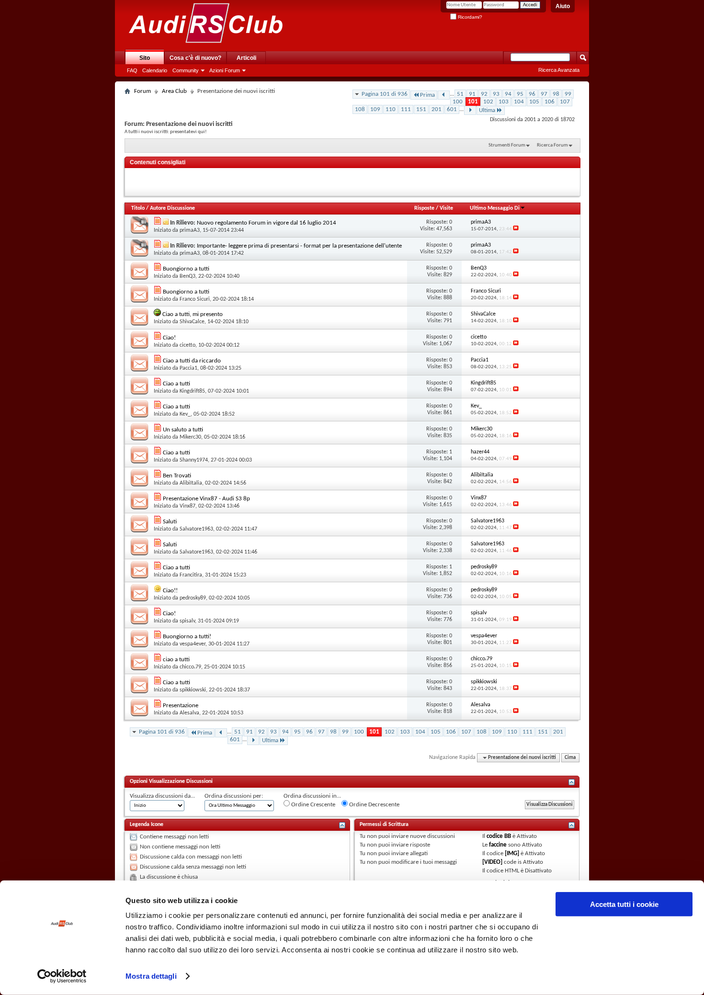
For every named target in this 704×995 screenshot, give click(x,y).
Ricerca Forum (552, 145)
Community (185, 70)
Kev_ (185, 414)
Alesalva (189, 713)
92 (484, 94)
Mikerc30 (190, 437)
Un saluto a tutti (183, 430)
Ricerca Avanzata (558, 70)
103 (504, 102)
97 (544, 94)
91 (472, 94)
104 (519, 102)
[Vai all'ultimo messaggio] (516, 229)
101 (473, 102)
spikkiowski (193, 690)
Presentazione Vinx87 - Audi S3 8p (206, 499)
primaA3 (190, 230)
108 (360, 109)
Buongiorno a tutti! (187, 636)
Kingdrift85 (192, 391)
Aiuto (563, 6)
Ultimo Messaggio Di (495, 208)
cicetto (187, 345)
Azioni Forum (224, 70)
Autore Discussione (172, 208)
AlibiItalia (191, 483)
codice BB (499, 836)
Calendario (154, 70)
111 (406, 109)
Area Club (174, 91)
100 (458, 102)
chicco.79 (190, 667)
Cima (570, 757)
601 (452, 109)
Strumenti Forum (506, 145)
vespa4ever (192, 644)
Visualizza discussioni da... (162, 796)
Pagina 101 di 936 (385, 94)
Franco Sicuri (195, 299)
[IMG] (512, 853)
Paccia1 (188, 368)
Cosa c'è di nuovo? (195, 58)
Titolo (138, 208)
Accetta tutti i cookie (624, 904)
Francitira (191, 575)
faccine (498, 845)
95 (520, 94)
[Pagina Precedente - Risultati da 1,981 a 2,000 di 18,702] (444, 95)
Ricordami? (469, 17)
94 (508, 94)
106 (550, 102)
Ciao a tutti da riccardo (192, 361)
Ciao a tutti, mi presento (192, 314)
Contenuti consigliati (157, 162)
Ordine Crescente (312, 805)
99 (568, 94)
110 (391, 109)
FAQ (132, 70)
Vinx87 (187, 506)
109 (375, 109)
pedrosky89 (193, 598)
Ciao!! (170, 591)
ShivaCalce (192, 322)
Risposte (424, 208)
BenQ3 (187, 276)
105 (534, 102)
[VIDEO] (492, 862)
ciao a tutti (176, 659)
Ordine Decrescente (373, 805)
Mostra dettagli (151, 976)
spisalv (187, 621)
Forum (142, 91)
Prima (427, 95)
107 (565, 102)
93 (496, 94)
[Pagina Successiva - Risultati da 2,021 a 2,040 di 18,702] (470, 110)
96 (532, 94)
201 (436, 109)
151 (421, 109)
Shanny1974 (194, 460)
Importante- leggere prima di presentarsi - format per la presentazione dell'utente (299, 246)
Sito (144, 58)
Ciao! (169, 338)
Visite (446, 208)
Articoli (246, 58)
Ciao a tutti (176, 384)
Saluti (170, 522)
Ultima (487, 110)
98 (556, 94)
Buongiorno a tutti (186, 269)
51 (460, 94)
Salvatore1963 (196, 529)
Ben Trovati (177, 476)
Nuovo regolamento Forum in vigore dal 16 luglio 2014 (266, 223)
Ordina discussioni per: (233, 796)
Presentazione (180, 705)
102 (488, 102)
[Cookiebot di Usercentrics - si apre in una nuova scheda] (62, 976)
